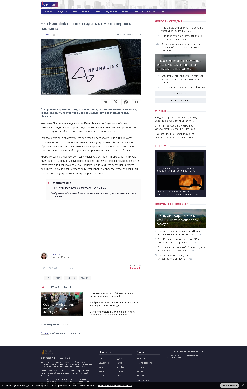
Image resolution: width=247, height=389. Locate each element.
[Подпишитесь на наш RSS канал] (185, 365)
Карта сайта (143, 380)
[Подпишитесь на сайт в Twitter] (176, 365)
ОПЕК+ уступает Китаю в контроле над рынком (78, 187)
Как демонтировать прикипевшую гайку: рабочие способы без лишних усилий (180, 119)
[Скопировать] (136, 102)
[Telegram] (105, 102)
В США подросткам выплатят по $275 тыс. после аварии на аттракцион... (180, 241)
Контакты (141, 375)
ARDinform (45, 362)
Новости (141, 358)
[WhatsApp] (125, 102)
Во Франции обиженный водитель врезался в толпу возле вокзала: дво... (114, 304)
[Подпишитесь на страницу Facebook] (168, 365)
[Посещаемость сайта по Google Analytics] (47, 352)
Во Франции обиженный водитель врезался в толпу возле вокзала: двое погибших (94, 195)
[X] (115, 102)
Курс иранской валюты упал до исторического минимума (175, 257)
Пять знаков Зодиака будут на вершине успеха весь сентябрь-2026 (182, 29)
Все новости (179, 93)
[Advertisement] (91, 230)
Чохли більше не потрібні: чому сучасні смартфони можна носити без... (111, 294)
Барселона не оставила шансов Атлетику (183, 87)
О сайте (141, 367)
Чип (47, 278)
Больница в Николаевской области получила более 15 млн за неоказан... (181, 249)
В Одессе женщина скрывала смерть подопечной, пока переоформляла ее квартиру (181, 47)
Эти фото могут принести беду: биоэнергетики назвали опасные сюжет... (179, 193)
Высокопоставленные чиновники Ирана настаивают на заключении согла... (112, 313)
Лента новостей (179, 100)
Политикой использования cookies (115, 385)
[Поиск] (193, 4)
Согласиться (229, 385)
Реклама (141, 371)
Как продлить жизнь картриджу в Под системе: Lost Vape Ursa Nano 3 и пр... (180, 135)
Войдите (45, 333)
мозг (57, 278)
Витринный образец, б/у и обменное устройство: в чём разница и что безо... (180, 127)
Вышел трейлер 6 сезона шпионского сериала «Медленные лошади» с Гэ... (177, 169)
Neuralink (70, 278)
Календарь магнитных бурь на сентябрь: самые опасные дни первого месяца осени (182, 79)
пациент (84, 278)
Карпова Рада (56, 254)
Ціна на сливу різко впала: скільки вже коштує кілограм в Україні (181, 37)
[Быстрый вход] (202, 4)
